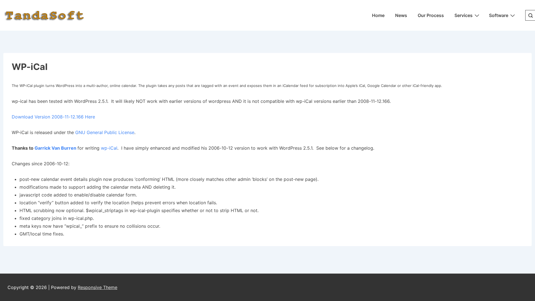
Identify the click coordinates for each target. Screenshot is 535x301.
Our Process (431, 15)
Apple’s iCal (355, 85)
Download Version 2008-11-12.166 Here (53, 117)
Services (463, 15)
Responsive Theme (97, 287)
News (401, 15)
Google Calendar (381, 85)
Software (498, 15)
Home (378, 15)
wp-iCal (109, 148)
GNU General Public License (104, 132)
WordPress (65, 85)
